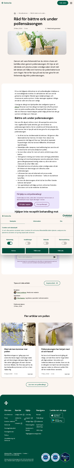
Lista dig (28, 415)
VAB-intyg (39, 430)
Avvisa (13, 250)
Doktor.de (7, 425)
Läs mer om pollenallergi (37, 384)
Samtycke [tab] (13, 221)
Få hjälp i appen (24, 204)
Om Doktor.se (8, 415)
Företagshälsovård (9, 428)
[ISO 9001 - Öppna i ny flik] (45, 457)
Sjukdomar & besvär (29, 429)
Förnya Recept (42, 204)
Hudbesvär (39, 421)
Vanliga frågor (30, 421)
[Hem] (15, 13)
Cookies (25, 453)
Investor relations (9, 421)
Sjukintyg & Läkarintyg (39, 426)
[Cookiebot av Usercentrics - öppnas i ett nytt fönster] (64, 216)
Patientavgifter (30, 425)
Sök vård (63, 3)
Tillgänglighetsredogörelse (31, 434)
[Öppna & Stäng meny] (71, 3)
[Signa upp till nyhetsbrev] (55, 257)
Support (28, 418)
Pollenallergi (39, 418)
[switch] (28, 243)
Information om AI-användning (11, 455)
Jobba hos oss (18, 419)
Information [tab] (37, 221)
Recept (38, 415)
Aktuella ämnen (23, 13)
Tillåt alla (60, 250)
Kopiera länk (50, 282)
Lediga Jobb (18, 415)
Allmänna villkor (8, 453)
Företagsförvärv (9, 432)
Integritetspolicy (18, 453)
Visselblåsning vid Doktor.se (9, 439)
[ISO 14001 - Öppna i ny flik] (55, 457)
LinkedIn (17, 423)
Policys (6, 435)
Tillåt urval (37, 250)
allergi (17, 107)
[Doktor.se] (6, 3)
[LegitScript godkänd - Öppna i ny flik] (65, 457)
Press (6, 418)
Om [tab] (61, 221)
